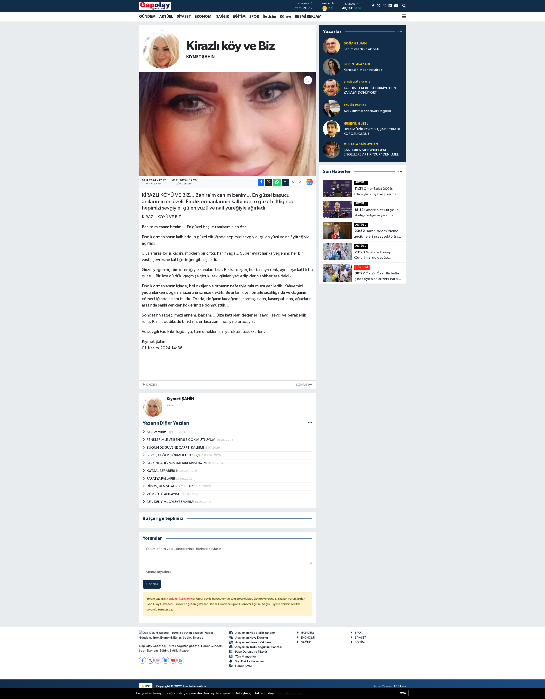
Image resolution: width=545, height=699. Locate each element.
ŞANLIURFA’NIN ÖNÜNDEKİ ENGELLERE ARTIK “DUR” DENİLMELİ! (372, 152)
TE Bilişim (400, 686)
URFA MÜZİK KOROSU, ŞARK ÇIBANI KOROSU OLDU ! (372, 132)
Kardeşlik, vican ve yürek (363, 70)
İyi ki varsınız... (158, 432)
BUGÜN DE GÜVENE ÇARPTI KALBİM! (176, 447)
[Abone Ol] (309, 182)
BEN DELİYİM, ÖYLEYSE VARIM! (171, 502)
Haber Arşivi (243, 666)
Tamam (402, 693)
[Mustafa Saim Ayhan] (331, 149)
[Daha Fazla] (285, 182)
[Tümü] (400, 31)
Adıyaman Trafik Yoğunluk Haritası (258, 647)
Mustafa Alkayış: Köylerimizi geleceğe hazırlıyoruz (372, 255)
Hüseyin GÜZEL (356, 123)
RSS (148, 686)
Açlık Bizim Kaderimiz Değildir (367, 111)
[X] (150, 660)
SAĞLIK (222, 17)
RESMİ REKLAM (308, 17)
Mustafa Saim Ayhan (361, 144)
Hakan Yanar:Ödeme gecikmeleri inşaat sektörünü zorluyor (377, 234)
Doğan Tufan (355, 43)
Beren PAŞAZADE (357, 64)
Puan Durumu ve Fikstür (251, 651)
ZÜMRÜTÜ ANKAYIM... (164, 494)
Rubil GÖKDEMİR (357, 82)
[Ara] (404, 6)
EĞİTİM (239, 17)
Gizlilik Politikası (290, 693)
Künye (285, 17)
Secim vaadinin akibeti (361, 49)
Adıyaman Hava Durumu (251, 637)
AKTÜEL (166, 17)
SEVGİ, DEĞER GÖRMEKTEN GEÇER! (175, 455)
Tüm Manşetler (245, 656)
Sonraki (302, 384)
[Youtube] (173, 660)
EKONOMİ (203, 17)
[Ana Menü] (404, 16)
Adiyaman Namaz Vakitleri (253, 642)
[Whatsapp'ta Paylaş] (277, 182)
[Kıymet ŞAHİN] (162, 49)
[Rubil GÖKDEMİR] (331, 87)
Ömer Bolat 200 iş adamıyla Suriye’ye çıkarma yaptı (375, 192)
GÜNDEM (147, 17)
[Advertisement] (120, 89)
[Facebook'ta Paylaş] (261, 182)
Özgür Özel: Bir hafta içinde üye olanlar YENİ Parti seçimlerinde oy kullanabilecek (378, 276)
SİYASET (184, 17)
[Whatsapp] (180, 660)
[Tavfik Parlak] (331, 108)
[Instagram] (157, 660)
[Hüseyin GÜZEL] (331, 129)
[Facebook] (142, 660)
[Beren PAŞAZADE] (331, 67)
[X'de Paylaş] (268, 182)
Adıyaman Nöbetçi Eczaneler (255, 632)
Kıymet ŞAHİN (200, 57)
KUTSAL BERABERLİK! (163, 471)
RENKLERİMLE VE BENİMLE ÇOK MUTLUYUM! (182, 440)
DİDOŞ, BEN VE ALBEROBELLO (170, 486)
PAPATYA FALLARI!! (161, 479)
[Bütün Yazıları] (310, 423)
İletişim (269, 17)
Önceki (151, 384)
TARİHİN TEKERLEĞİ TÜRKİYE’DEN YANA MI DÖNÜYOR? (370, 90)
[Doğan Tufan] (331, 46)
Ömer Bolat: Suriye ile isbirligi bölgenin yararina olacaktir (376, 213)
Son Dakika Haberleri (249, 661)
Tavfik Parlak (355, 105)
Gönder (152, 584)
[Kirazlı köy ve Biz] (227, 124)
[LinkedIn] (165, 660)
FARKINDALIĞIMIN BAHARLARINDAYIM (177, 463)
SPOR (254, 17)
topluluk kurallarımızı (181, 598)
